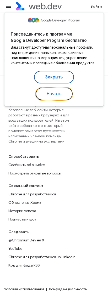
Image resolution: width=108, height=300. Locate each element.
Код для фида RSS (24, 265)
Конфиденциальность (68, 289)
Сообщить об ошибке (26, 164)
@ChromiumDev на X (26, 240)
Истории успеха (22, 210)
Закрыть (54, 77)
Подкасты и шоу (22, 219)
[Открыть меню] (8, 6)
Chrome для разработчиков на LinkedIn (41, 256)
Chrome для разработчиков (32, 194)
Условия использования (24, 289)
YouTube (15, 248)
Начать (54, 94)
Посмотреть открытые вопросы (34, 173)
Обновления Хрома (24, 202)
